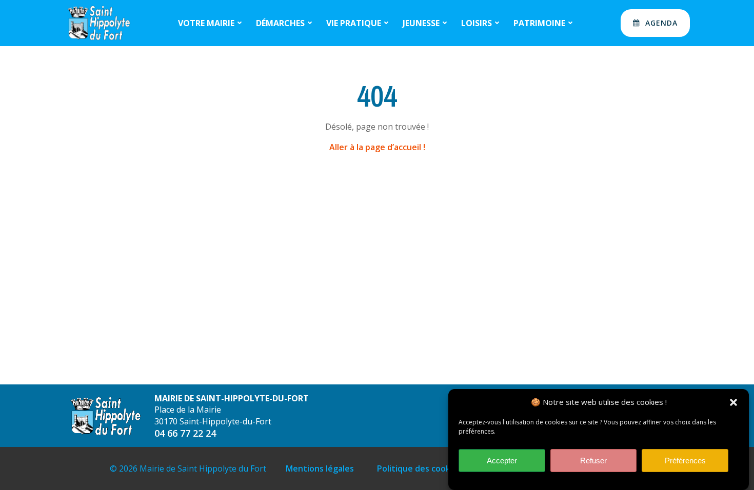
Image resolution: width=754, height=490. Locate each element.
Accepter (502, 460)
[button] (733, 402)
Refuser (593, 460)
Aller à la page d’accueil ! (377, 147)
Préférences (685, 460)
